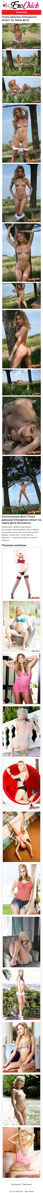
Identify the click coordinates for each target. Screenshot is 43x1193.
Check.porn (27, 1184)
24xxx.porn (16, 1184)
